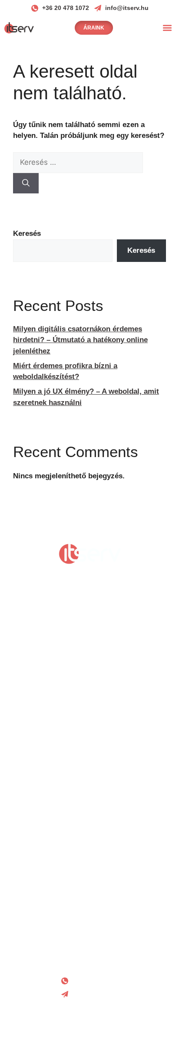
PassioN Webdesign (110, 1029)
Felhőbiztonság (89, 842)
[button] (167, 27)
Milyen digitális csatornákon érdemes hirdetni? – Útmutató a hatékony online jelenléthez (80, 340)
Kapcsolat (89, 957)
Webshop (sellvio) (89, 734)
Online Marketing (89, 712)
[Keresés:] (78, 162)
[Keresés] (26, 183)
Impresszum (89, 937)
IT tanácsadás (89, 799)
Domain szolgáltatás (89, 755)
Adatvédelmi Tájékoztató (89, 898)
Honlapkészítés (89, 690)
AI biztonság (89, 864)
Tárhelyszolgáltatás (90, 777)
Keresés (27, 233)
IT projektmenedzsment (89, 820)
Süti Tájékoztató (90, 918)
